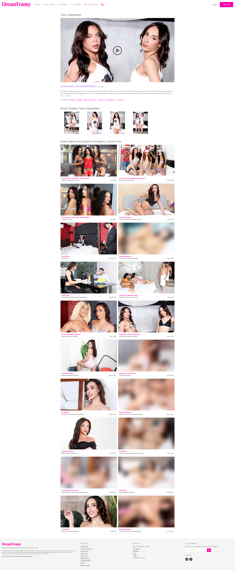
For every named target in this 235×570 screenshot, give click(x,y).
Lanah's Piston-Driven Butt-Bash (70, 531)
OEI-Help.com (136, 548)
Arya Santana (132, 178)
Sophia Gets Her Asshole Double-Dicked (130, 219)
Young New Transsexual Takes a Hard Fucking (131, 453)
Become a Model (85, 565)
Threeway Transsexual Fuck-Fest (70, 180)
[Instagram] (186, 559)
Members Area (84, 546)
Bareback (72, 100)
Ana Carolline (84, 178)
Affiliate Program (85, 558)
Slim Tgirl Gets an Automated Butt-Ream (72, 414)
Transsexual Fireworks (125, 375)
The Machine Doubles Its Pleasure (128, 336)
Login (214, 5)
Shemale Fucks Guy (90, 100)
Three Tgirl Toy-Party (67, 219)
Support (83, 563)
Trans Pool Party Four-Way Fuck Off (128, 297)
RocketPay (136, 551)
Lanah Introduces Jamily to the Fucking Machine (74, 492)
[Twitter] (190, 559)
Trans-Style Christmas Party (126, 180)
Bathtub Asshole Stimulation (69, 453)
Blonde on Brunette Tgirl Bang (69, 336)
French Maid (64, 258)
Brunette (79, 100)
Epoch (134, 553)
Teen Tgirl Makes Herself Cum (127, 492)
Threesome (101, 100)
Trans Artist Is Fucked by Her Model (128, 258)
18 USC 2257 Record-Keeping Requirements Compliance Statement (17, 556)
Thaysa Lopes (66, 178)
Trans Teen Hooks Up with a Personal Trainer (131, 414)
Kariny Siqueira (75, 334)
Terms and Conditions (86, 549)
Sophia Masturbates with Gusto (69, 375)
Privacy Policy (84, 551)
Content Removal (85, 560)
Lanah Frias (67, 86)
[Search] (101, 4)
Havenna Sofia (133, 295)
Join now (226, 4)
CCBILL (135, 555)
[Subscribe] (209, 550)
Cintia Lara (141, 178)
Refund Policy (84, 556)
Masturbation (110, 100)
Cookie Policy (84, 553)
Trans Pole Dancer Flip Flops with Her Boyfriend (74, 297)
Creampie (120, 100)
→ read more (67, 95)
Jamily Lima (132, 373)
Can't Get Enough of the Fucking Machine (130, 531)
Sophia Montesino (86, 86)
